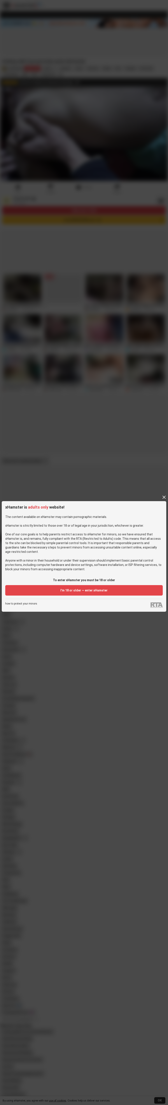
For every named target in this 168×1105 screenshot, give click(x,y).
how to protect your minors (21, 603)
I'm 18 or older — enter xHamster (84, 590)
